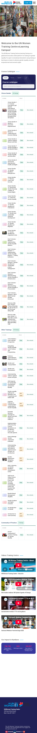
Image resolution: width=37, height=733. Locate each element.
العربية (26, 77)
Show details (30, 110)
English (5, 77)
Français (12, 77)
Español (19, 77)
